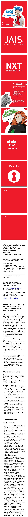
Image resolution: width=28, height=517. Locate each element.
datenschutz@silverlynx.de (14, 288)
